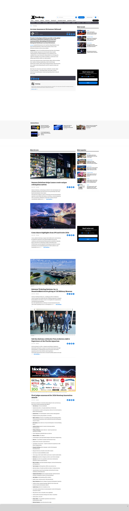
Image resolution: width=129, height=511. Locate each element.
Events (74, 20)
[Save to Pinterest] (72, 34)
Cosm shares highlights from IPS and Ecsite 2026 (50, 232)
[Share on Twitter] (69, 34)
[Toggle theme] (95, 17)
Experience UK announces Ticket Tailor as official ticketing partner (92, 39)
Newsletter (95, 20)
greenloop (69, 20)
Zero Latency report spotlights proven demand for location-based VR (92, 45)
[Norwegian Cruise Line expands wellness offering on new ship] (81, 155)
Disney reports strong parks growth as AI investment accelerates (91, 126)
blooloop (37, 32)
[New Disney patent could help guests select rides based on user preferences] (81, 186)
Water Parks (45, 22)
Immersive (78, 22)
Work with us (81, 17)
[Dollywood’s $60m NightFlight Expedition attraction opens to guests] (81, 161)
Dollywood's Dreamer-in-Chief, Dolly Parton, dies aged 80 (92, 174)
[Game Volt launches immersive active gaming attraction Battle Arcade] (81, 32)
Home (31, 25)
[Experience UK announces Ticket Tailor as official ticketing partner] (81, 38)
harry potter (89, 166)
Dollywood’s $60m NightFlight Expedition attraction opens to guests (92, 162)
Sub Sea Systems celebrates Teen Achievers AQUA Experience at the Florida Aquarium (50, 340)
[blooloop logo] (37, 17)
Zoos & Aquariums (52, 22)
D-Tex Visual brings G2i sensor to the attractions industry (45, 133)
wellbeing (88, 153)
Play (83, 22)
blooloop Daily (85, 76)
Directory (47, 20)
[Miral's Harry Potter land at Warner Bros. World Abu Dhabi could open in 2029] (81, 167)
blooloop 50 (53, 20)
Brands (73, 22)
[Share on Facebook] (74, 34)
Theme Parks (38, 22)
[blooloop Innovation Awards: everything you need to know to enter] (35, 127)
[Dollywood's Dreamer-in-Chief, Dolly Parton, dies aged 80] (81, 174)
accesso (31, 45)
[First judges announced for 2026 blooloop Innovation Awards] (53, 378)
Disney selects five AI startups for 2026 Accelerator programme (68, 126)
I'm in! (88, 82)
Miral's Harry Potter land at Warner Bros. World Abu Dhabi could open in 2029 (92, 168)
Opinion (42, 20)
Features (37, 20)
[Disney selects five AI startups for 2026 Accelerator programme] (58, 127)
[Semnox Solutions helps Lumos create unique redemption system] (53, 165)
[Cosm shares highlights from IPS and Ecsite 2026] (53, 215)
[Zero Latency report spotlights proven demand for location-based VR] (81, 44)
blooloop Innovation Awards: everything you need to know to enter (45, 126)
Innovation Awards (62, 20)
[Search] (76, 17)
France (88, 178)
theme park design (90, 172)
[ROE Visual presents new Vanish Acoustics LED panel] (81, 51)
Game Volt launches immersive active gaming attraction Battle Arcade (92, 32)
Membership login (89, 17)
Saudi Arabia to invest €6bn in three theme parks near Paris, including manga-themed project (92, 182)
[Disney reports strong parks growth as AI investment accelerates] (80, 127)
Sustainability (88, 22)
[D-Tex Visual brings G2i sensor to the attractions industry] (35, 133)
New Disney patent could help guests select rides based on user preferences (92, 187)
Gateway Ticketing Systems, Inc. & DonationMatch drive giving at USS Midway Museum (51, 290)
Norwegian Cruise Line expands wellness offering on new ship (92, 156)
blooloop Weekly (91, 76)
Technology (60, 22)
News (32, 20)
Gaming (88, 30)
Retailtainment (67, 22)
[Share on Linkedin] (67, 34)
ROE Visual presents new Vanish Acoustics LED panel (92, 52)
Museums (33, 22)
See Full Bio (34, 89)
